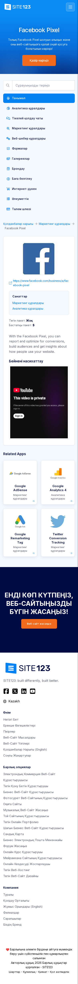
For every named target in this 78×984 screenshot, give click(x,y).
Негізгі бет (11, 719)
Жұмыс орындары (23, 906)
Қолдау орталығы (16, 900)
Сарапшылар (12, 918)
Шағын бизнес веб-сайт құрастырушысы (33, 828)
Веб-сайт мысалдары (19, 737)
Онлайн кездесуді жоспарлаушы (26, 864)
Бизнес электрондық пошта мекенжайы (32, 840)
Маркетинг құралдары (54, 223)
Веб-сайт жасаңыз (39, 623)
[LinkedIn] (24, 691)
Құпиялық (29, 971)
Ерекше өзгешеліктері (19, 725)
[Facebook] (6, 691)
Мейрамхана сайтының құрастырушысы (32, 858)
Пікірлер (9, 731)
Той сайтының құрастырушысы (26, 816)
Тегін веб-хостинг (16, 870)
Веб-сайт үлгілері (16, 743)
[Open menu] (70, 7)
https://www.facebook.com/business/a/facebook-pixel (41, 283)
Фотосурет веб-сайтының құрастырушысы (35, 798)
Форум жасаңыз (15, 846)
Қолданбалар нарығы (18, 223)
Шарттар (14, 971)
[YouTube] (33, 691)
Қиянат (42, 971)
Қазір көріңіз (39, 60)
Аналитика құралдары (27, 308)
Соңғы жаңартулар (17, 755)
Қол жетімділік (59, 971)
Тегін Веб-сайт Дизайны (20, 876)
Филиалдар (11, 912)
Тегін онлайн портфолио (21, 822)
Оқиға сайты (12, 804)
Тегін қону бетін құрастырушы (25, 786)
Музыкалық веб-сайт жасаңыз (25, 810)
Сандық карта (13, 834)
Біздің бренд (12, 924)
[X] (15, 691)
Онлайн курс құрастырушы (23, 852)
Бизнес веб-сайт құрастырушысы (28, 792)
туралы (8, 894)
